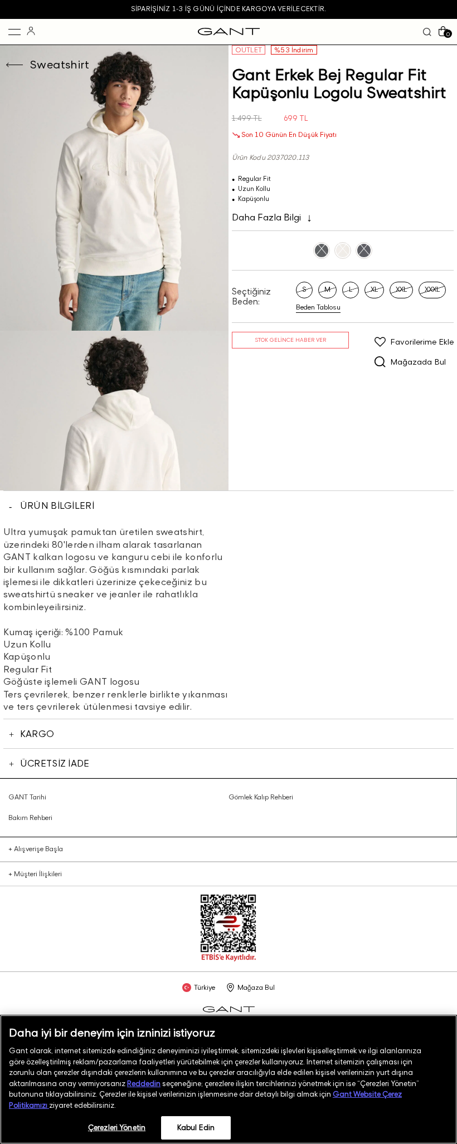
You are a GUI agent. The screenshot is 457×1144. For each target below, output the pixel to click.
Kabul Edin (196, 1127)
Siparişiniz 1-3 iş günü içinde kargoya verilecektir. (228, 8)
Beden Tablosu (318, 307)
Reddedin (144, 1083)
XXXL (432, 289)
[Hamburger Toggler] (14, 31)
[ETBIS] (228, 959)
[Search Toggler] (427, 32)
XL (374, 289)
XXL (401, 289)
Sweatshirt (59, 64)
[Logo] (229, 32)
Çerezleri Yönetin (116, 1127)
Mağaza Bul (256, 987)
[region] (228, 1079)
